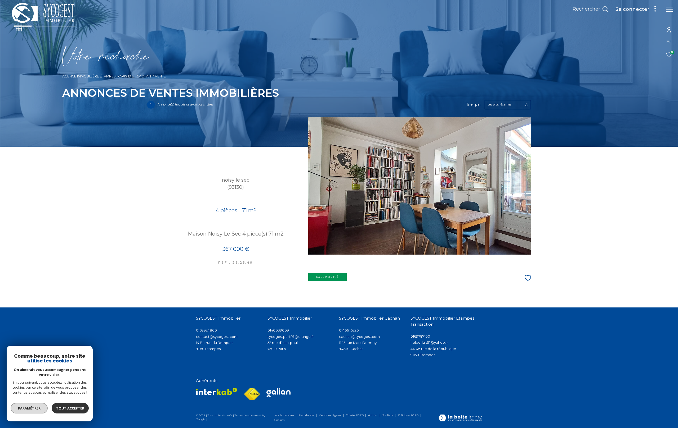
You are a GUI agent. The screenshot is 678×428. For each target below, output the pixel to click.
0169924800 (206, 330)
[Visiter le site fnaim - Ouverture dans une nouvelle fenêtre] (251, 394)
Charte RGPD (355, 415)
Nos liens (388, 415)
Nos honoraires (284, 415)
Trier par (473, 104)
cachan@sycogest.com (359, 336)
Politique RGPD (408, 415)
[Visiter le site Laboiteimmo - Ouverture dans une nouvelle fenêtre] (460, 418)
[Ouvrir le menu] (669, 9)
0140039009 (278, 330)
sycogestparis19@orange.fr (290, 336)
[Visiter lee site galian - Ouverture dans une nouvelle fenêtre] (278, 392)
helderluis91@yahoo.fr (429, 342)
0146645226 (349, 330)
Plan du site (306, 415)
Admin (373, 415)
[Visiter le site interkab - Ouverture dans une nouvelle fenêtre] (216, 391)
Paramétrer (29, 408)
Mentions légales (330, 415)
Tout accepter (70, 408)
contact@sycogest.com (217, 336)
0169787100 (420, 336)
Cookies (279, 420)
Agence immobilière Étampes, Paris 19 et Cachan (106, 76)
